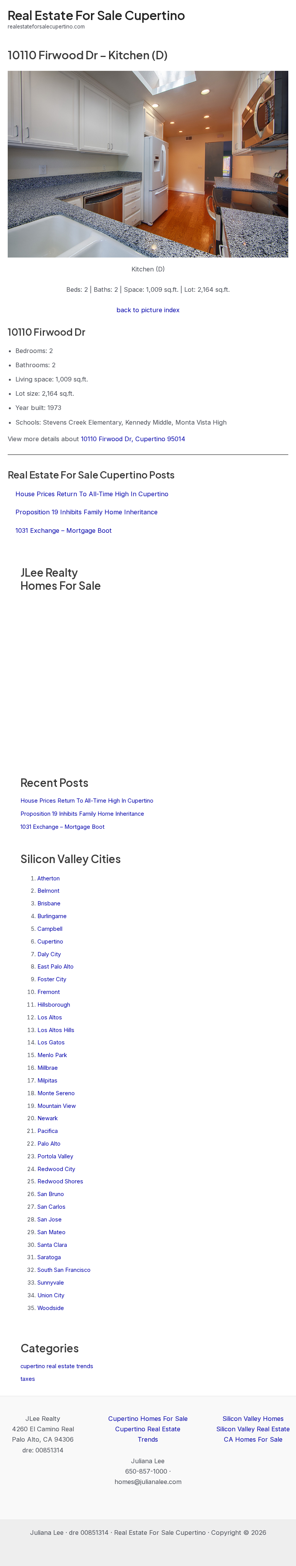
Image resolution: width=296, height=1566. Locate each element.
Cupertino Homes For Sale (148, 1418)
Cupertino (50, 941)
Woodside (50, 1308)
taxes (27, 1378)
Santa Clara (52, 1244)
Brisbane (49, 903)
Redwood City (56, 1169)
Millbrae (47, 1067)
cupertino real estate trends (56, 1366)
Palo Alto (49, 1143)
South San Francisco (64, 1270)
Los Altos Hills (55, 1030)
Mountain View (56, 1106)
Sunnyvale (50, 1282)
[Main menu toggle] (279, 19)
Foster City (51, 979)
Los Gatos (51, 1042)
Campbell (49, 928)
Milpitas (47, 1080)
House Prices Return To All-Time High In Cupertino (86, 800)
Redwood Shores (60, 1181)
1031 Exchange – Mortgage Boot (62, 826)
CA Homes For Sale (253, 1439)
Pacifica (47, 1131)
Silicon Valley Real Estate (253, 1429)
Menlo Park (52, 1055)
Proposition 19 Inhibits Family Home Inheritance (82, 813)
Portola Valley (55, 1156)
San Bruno (50, 1194)
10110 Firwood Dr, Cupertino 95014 (133, 439)
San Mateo (51, 1232)
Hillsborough (53, 1004)
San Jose (49, 1219)
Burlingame (52, 916)
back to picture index (148, 310)
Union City (50, 1295)
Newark (47, 1118)
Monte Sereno (56, 1093)
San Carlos (51, 1206)
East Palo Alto (55, 966)
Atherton (48, 878)
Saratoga (49, 1257)
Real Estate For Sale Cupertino (96, 15)
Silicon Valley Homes (253, 1418)
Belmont (48, 890)
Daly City (49, 954)
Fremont (48, 992)
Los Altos (49, 1017)
